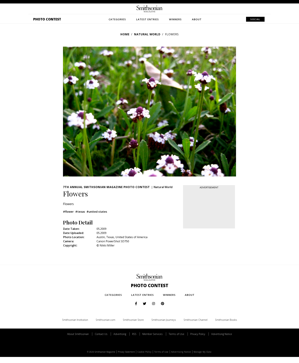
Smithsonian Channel (195, 319)
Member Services (152, 334)
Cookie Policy (144, 351)
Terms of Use (176, 334)
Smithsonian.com (105, 319)
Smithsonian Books (226, 319)
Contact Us (101, 334)
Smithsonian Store (133, 319)
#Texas (80, 212)
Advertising (120, 334)
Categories (117, 19)
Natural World (147, 34)
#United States (97, 212)
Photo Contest (47, 19)
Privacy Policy (197, 334)
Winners (175, 19)
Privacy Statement (126, 351)
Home (124, 34)
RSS (134, 334)
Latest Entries (147, 19)
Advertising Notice (221, 334)
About (197, 19)
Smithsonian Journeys (163, 319)
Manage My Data (202, 351)
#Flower (68, 212)
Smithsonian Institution (75, 319)
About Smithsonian (78, 334)
